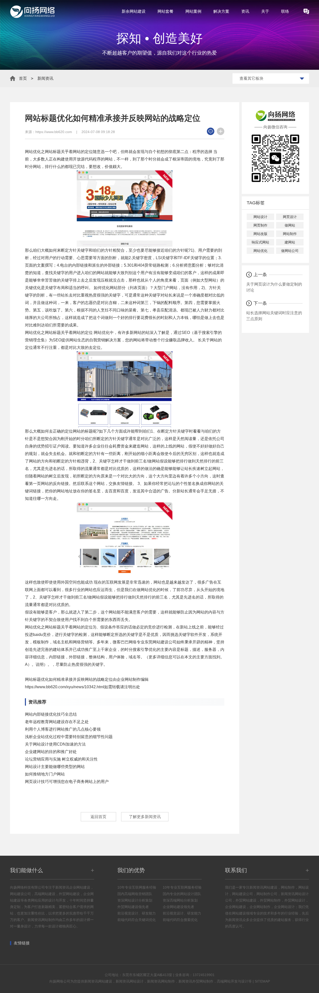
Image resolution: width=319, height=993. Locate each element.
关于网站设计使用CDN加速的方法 (55, 744)
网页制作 (260, 225)
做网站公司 (290, 251)
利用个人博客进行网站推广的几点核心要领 (63, 729)
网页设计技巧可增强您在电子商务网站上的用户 (67, 781)
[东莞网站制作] (306, 11)
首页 (23, 78)
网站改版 (260, 234)
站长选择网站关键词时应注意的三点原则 (274, 316)
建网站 (290, 242)
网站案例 (193, 11)
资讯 (245, 11)
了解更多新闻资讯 (145, 817)
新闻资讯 (45, 78)
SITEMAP (262, 981)
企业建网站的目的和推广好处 (51, 752)
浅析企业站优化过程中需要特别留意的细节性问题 (69, 737)
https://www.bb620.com (53, 132)
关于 (265, 11)
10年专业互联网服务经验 (136, 887)
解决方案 (221, 11)
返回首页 (98, 817)
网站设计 (260, 217)
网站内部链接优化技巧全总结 (51, 714)
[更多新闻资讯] (220, 131)
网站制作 (290, 234)
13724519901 (204, 975)
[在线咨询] (210, 131)
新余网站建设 (134, 11)
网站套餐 (165, 11)
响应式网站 (260, 242)
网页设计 (290, 217)
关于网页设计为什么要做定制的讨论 (274, 287)
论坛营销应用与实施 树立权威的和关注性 (61, 759)
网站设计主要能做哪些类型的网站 (55, 766)
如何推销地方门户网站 (45, 774)
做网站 (290, 225)
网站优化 (260, 251)
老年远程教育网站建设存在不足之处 (57, 722)
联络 (285, 11)
